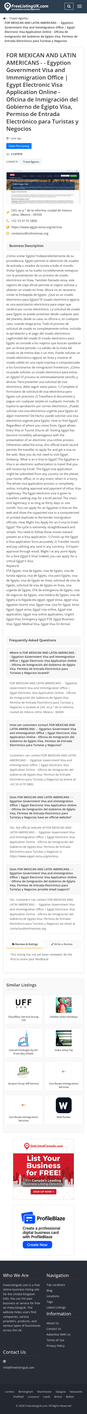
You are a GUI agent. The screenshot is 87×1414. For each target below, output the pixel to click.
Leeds (46, 1396)
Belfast (70, 1396)
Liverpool (33, 1396)
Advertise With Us (59, 1334)
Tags (50, 1302)
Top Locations (56, 1285)
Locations (53, 1296)
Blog (49, 1290)
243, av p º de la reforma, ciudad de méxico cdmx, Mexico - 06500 (41, 212)
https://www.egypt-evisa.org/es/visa (36, 227)
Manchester (44, 1391)
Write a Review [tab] (63, 944)
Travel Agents (18, 18)
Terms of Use (55, 1340)
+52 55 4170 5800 (24, 221)
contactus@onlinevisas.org (29, 233)
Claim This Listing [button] (19, 146)
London (9, 1391)
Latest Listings (56, 1307)
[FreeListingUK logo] (25, 6)
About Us (53, 1323)
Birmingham (25, 1391)
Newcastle (76, 1391)
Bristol (58, 1396)
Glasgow (61, 1391)
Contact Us (54, 1329)
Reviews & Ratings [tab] (26, 944)
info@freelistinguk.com (18, 1367)
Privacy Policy (56, 1346)
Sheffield (18, 1396)
